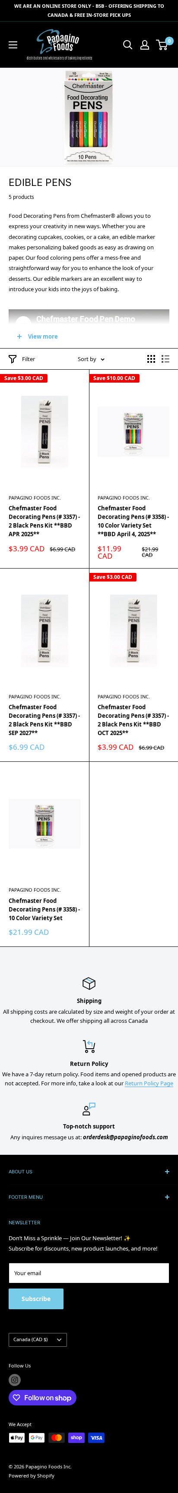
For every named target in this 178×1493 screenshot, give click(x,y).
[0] (162, 45)
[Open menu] (13, 44)
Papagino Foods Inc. (35, 497)
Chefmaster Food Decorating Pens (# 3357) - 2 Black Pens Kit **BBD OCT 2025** (133, 720)
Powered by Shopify (31, 1475)
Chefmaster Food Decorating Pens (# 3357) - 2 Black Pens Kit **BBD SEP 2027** (44, 720)
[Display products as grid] (151, 359)
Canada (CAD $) (30, 1339)
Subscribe (36, 1299)
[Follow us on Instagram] (15, 1380)
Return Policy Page (149, 1083)
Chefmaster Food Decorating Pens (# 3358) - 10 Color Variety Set (44, 909)
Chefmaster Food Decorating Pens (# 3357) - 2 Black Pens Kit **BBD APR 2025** (44, 521)
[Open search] (128, 45)
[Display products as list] (165, 359)
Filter (28, 359)
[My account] (144, 45)
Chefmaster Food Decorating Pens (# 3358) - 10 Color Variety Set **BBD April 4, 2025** (133, 521)
